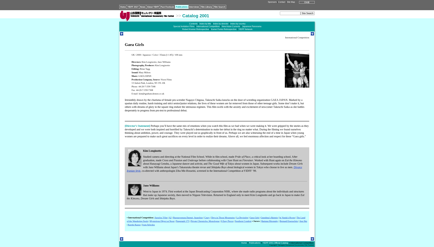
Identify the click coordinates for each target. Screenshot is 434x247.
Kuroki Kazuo (134, 224)
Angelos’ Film (161, 217)
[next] (312, 34)
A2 (170, 217)
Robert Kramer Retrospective (195, 29)
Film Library (206, 7)
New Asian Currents (231, 26)
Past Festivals (167, 7)
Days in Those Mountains (223, 217)
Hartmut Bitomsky (269, 221)
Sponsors (272, 2)
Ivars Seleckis (148, 224)
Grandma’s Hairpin (269, 217)
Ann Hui (303, 221)
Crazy (207, 217)
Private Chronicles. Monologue (205, 221)
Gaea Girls (254, 217)
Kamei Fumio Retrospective (223, 29)
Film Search (219, 7)
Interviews (194, 7)
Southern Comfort (243, 221)
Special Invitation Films (183, 26)
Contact (281, 2)
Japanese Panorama (251, 26)
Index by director (220, 24)
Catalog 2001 (195, 15)
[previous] (121, 34)
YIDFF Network (245, 29)
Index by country (237, 24)
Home (123, 7)
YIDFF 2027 (133, 7)
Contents (193, 24)
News (142, 7)
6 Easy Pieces (227, 221)
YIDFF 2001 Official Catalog (275, 243)
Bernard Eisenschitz (289, 221)
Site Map (291, 2)
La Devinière (242, 217)
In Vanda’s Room (287, 217)
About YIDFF (153, 7)
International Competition (208, 26)
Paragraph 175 (182, 221)
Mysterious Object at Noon (162, 221)
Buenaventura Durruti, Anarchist (188, 217)
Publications (182, 7)
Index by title (205, 24)
